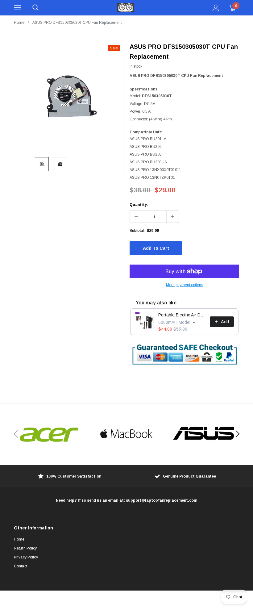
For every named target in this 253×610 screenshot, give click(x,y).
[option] (68, 96)
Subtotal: (137, 230)
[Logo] (126, 7)
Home (19, 22)
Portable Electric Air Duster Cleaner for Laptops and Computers (182, 314)
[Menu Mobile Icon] (17, 7)
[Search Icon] (35, 8)
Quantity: (139, 205)
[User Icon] (216, 8)
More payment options (184, 285)
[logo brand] (49, 434)
